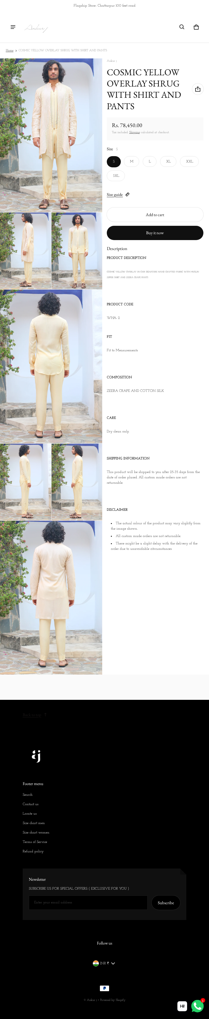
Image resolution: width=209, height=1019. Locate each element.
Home (10, 50)
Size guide (115, 194)
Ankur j (92, 1000)
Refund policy (33, 851)
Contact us (30, 804)
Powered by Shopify (112, 1000)
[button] (182, 27)
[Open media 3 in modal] (25, 251)
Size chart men (34, 823)
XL (168, 162)
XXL (189, 162)
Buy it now (155, 232)
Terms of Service (35, 842)
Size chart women (36, 833)
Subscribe (166, 902)
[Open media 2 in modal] (51, 135)
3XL (116, 176)
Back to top (32, 714)
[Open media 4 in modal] (77, 251)
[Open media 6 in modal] (25, 482)
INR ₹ (104, 963)
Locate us (30, 814)
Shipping (134, 132)
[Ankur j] (36, 27)
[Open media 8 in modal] (51, 598)
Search (28, 795)
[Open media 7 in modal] (77, 482)
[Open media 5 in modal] (51, 366)
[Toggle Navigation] (13, 27)
